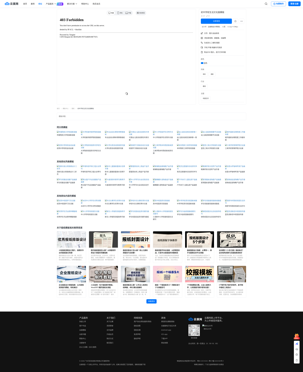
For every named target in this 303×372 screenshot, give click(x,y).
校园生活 (206, 98)
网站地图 (164, 343)
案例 (33, 3)
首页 (25, 3)
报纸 (73, 108)
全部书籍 (82, 334)
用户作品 (82, 326)
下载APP (164, 338)
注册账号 (82, 343)
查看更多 (151, 301)
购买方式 (110, 338)
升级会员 (110, 334)
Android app (166, 330)
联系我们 (110, 343)
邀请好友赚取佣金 (167, 321)
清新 (212, 74)
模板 (40, 3)
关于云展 (110, 321)
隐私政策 (137, 326)
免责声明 (137, 334)
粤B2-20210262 (202, 361)
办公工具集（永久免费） (88, 347)
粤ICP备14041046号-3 (216, 361)
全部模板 (82, 330)
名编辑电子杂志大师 (168, 326)
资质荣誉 (110, 326)
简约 (204, 74)
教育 (204, 86)
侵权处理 (137, 330)
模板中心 (66, 108)
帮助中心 (85, 3)
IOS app (164, 334)
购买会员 (96, 3)
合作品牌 (110, 330)
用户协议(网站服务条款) (142, 321)
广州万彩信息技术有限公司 (94, 361)
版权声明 (137, 338)
